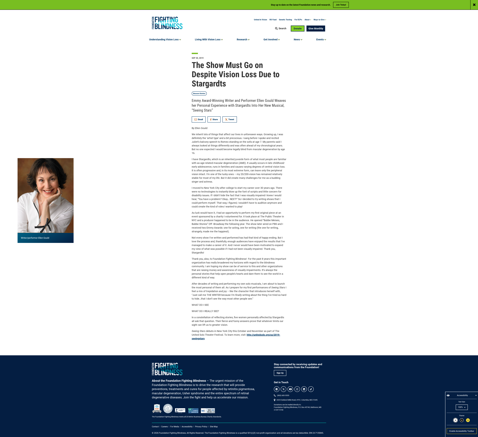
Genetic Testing (285, 20)
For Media (174, 426)
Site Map (214, 426)
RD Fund (272, 20)
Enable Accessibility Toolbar (461, 431)
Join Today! (341, 5)
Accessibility (187, 426)
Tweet (231, 119)
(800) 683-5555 (283, 395)
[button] (281, 28)
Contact (155, 426)
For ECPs (298, 20)
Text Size (461, 402)
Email (200, 119)
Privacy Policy (201, 426)
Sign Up (280, 373)
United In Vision (260, 20)
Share (215, 120)
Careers (164, 426)
